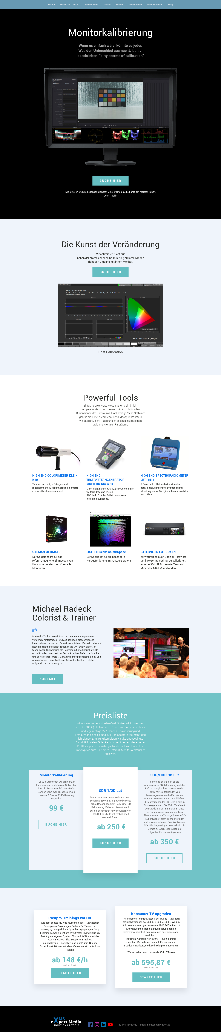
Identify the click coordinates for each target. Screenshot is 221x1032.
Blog (170, 4)
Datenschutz (154, 4)
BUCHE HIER (110, 181)
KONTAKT (48, 679)
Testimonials (90, 4)
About (107, 4)
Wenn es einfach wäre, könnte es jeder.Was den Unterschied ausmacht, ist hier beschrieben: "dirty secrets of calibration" (110, 50)
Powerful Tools (69, 4)
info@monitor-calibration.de (155, 1024)
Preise (120, 4)
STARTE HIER (69, 973)
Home (51, 4)
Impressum (135, 4)
